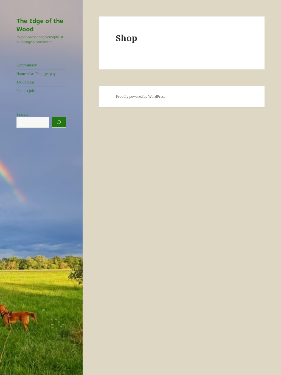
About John (25, 82)
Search (22, 114)
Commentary (26, 65)
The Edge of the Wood (39, 24)
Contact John (26, 90)
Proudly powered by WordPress (140, 96)
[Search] (59, 122)
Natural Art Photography (36, 73)
